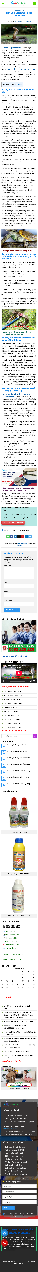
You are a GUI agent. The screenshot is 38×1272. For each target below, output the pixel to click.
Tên (6, 582)
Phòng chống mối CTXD (15, 1150)
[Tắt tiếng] (31, 681)
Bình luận (8, 565)
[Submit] (35, 736)
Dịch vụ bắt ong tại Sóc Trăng (18, 758)
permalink (19, 545)
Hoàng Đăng (27, 21)
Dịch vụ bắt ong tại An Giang (18, 777)
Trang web (8, 600)
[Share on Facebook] (11, 536)
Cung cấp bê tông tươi (14, 1171)
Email (6, 591)
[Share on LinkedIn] (26, 536)
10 (33, 978)
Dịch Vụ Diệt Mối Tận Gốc (13, 691)
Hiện (19, 84)
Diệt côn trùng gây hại (14, 1156)
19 (7, 984)
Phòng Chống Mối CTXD (13, 695)
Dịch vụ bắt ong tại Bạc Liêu (17, 751)
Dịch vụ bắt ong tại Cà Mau (17, 745)
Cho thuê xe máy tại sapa (16, 1174)
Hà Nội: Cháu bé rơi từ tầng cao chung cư (19, 1021)
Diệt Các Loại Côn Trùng (13, 707)
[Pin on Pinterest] (22, 536)
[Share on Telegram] (30, 536)
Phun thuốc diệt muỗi (14, 1153)
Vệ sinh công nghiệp (13, 1159)
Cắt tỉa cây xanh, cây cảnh (16, 1162)
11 (1, 981)
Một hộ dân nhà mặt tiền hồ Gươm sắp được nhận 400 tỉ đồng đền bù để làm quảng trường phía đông (18, 1015)
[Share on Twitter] (15, 536)
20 (12, 984)
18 (2, 984)
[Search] (34, 3)
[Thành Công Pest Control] (19, 3)
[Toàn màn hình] (34, 681)
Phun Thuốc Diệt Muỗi (12, 699)
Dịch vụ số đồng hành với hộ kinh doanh (19, 1051)
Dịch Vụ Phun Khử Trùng (13, 703)
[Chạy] (4, 681)
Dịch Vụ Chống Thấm (12, 715)
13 (12, 981)
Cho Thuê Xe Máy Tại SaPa (14, 723)
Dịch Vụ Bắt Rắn (19, 10)
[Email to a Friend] (19, 536)
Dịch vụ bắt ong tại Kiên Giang (18, 771)
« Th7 (3, 992)
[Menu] (2, 3)
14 (17, 981)
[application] (19, 673)
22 (23, 984)
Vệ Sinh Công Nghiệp (11, 711)
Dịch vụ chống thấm (13, 1165)
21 (17, 984)
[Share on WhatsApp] (8, 536)
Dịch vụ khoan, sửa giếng (15, 1168)
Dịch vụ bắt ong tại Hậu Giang (18, 764)
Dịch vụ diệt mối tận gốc (15, 1147)
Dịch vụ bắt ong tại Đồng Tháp (18, 784)
